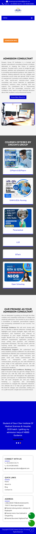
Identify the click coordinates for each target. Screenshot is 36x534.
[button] (16, 443)
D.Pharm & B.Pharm (18, 170)
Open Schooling (18, 284)
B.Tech (18, 254)
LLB (18, 242)
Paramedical (18, 230)
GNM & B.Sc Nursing (18, 200)
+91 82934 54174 (12, 463)
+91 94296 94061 (28, 4)
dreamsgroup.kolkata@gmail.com (19, 1)
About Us (8, 484)
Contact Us (8, 490)
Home (7, 482)
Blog (6, 487)
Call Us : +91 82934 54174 (13, 4)
